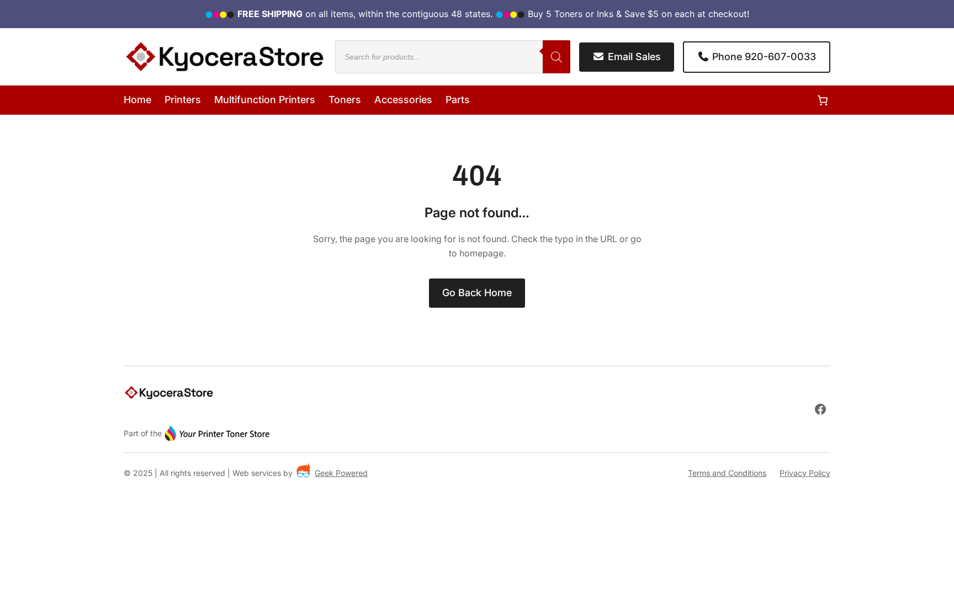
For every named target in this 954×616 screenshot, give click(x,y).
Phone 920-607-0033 (762, 56)
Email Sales (633, 56)
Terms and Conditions (727, 473)
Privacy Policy (805, 473)
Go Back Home (477, 292)
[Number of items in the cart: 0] (822, 100)
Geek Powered (341, 473)
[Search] (556, 56)
